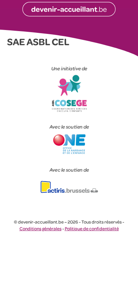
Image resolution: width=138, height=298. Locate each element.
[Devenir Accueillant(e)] (69, 9)
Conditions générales (40, 228)
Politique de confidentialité (92, 228)
